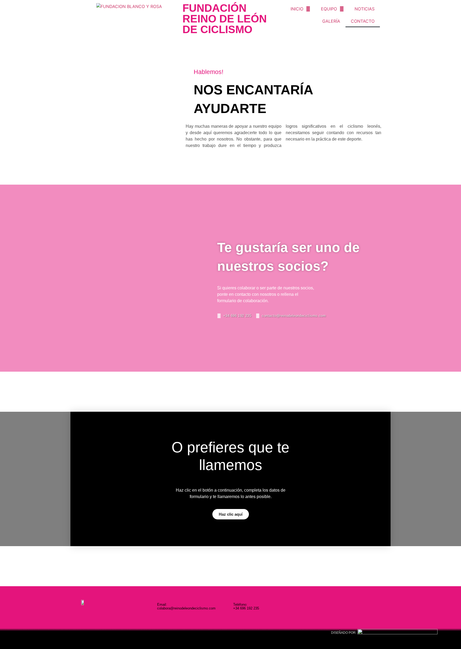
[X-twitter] (355, 606)
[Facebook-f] (344, 606)
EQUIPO (329, 8)
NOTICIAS (365, 8)
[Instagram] (333, 606)
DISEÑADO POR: (343, 633)
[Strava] (377, 606)
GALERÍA (331, 21)
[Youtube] (366, 606)
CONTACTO (363, 21)
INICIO (297, 8)
